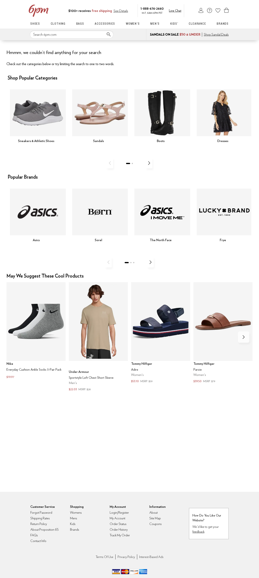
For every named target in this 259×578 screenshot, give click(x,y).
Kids (72, 524)
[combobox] (71, 34)
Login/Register (119, 512)
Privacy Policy (126, 557)
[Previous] (110, 163)
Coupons (155, 524)
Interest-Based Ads (151, 557)
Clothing (58, 23)
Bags (80, 23)
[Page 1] (128, 163)
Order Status (118, 524)
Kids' (174, 23)
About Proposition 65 (44, 529)
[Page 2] (132, 163)
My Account (201, 10)
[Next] (149, 163)
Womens (76, 512)
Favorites (218, 10)
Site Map (155, 518)
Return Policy (38, 524)
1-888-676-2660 (152, 8)
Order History (119, 529)
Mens (73, 518)
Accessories (105, 23)
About (153, 512)
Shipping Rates (40, 518)
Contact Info (38, 541)
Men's (155, 23)
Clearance (197, 23)
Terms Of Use (104, 557)
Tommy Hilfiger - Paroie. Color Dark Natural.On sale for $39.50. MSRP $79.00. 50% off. (223, 333)
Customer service (209, 10)
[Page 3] (133, 262)
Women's (133, 23)
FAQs (34, 535)
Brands (223, 23)
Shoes (35, 23)
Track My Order (120, 535)
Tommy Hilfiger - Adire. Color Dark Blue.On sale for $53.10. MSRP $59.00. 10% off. (160, 333)
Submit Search (108, 34)
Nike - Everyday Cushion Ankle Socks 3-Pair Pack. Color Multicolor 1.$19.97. (36, 331)
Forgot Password (41, 512)
